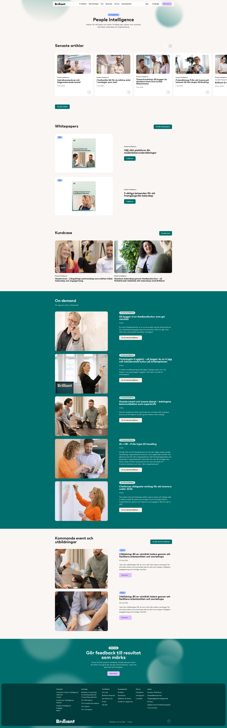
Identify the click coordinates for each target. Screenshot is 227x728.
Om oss (105, 692)
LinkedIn (139, 698)
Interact (59, 695)
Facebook (139, 692)
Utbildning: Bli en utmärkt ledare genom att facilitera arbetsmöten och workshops (144, 555)
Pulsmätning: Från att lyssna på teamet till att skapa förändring (192, 81)
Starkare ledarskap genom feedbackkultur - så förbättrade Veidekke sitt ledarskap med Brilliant (139, 280)
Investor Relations (154, 692)
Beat (58, 710)
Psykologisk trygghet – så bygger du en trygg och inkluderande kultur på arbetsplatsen (145, 360)
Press (104, 702)
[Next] (170, 46)
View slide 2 (114, 101)
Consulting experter (89, 697)
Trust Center (152, 708)
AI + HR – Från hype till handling (138, 444)
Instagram (140, 695)
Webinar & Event (124, 698)
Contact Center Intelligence (67, 692)
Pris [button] (102, 4)
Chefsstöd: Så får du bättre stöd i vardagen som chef (113, 81)
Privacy (150, 702)
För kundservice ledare (90, 703)
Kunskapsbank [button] (126, 4)
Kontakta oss (107, 698)
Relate (59, 703)
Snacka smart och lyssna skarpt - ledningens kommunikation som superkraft (145, 402)
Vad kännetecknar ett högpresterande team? (69, 81)
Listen (58, 697)
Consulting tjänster (89, 695)
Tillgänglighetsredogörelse (157, 698)
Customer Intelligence (65, 700)
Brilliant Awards (108, 695)
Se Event (124, 575)
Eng (147, 4)
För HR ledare (86, 700)
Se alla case (165, 233)
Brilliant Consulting (88, 692)
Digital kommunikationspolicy (159, 705)
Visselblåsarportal (154, 695)
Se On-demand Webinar (129, 337)
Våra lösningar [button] (94, 4)
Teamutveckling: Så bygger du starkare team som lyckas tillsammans (151, 81)
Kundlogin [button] (155, 4)
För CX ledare (86, 709)
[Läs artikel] (89, 92)
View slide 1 (112, 101)
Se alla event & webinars (161, 541)
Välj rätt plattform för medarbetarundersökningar (140, 151)
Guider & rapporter (125, 702)
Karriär (105, 705)
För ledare (85, 706)
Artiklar (121, 692)
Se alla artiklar (62, 106)
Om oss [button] (116, 4)
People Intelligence (63, 77)
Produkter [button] (83, 4)
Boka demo (167, 4)
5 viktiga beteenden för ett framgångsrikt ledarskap (139, 194)
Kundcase (109, 4)
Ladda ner (129, 158)
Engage (59, 708)
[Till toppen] (169, 721)
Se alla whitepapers (163, 126)
